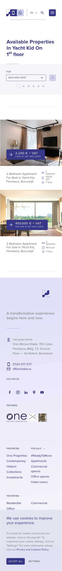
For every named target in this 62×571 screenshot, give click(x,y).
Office (11, 508)
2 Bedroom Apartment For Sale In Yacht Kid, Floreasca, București (21, 247)
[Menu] (52, 12)
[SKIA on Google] (34, 392)
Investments (15, 477)
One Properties (17, 456)
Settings (34, 561)
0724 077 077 (22, 364)
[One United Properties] (17, 417)
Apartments (38, 461)
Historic (12, 466)
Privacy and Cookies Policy (33, 549)
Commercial (39, 503)
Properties (13, 448)
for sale (36, 448)
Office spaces (40, 476)
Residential (14, 503)
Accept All (16, 561)
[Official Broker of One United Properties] (8, 12)
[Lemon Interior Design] (42, 417)
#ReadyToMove (41, 456)
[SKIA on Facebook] (10, 392)
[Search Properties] (42, 12)
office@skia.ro (22, 369)
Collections (14, 472)
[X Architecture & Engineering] (32, 417)
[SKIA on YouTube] (42, 392)
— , (32, 348)
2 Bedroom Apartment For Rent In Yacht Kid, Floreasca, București (21, 177)
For (8, 71)
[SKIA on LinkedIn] (26, 392)
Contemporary (16, 461)
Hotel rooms (39, 482)
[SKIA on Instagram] (18, 392)
